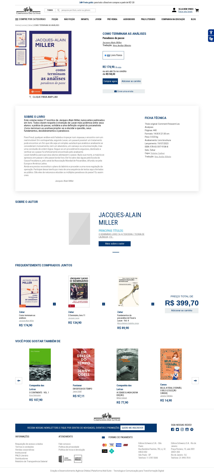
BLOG (193, 19)
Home (17, 25)
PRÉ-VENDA (112, 19)
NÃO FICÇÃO (69, 19)
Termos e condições (24, 447)
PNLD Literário (21, 455)
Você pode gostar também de (37, 341)
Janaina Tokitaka (166, 396)
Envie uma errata (125, 91)
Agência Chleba (83, 471)
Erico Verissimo (35, 395)
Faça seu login (185, 11)
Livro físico (116, 55)
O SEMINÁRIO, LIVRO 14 (109, 234)
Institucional (20, 453)
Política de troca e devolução (72, 450)
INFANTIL (85, 19)
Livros (23, 25)
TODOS (50, 10)
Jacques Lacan (73, 318)
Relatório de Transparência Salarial (31, 461)
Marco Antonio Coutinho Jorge (128, 323)
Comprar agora (110, 81)
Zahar (30, 25)
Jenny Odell (77, 392)
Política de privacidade (69, 447)
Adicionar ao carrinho (131, 81)
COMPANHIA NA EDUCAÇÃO (173, 19)
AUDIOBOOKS (129, 19)
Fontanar (77, 385)
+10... (111, 237)
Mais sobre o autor (114, 243)
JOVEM (98, 19)
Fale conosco (65, 444)
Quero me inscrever (132, 427)
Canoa (163, 384)
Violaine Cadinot (158, 153)
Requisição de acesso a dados (29, 444)
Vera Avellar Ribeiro (122, 45)
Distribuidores (21, 458)
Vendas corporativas (24, 450)
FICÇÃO (55, 19)
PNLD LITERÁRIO (148, 19)
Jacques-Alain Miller (112, 42)
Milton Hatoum (122, 398)
